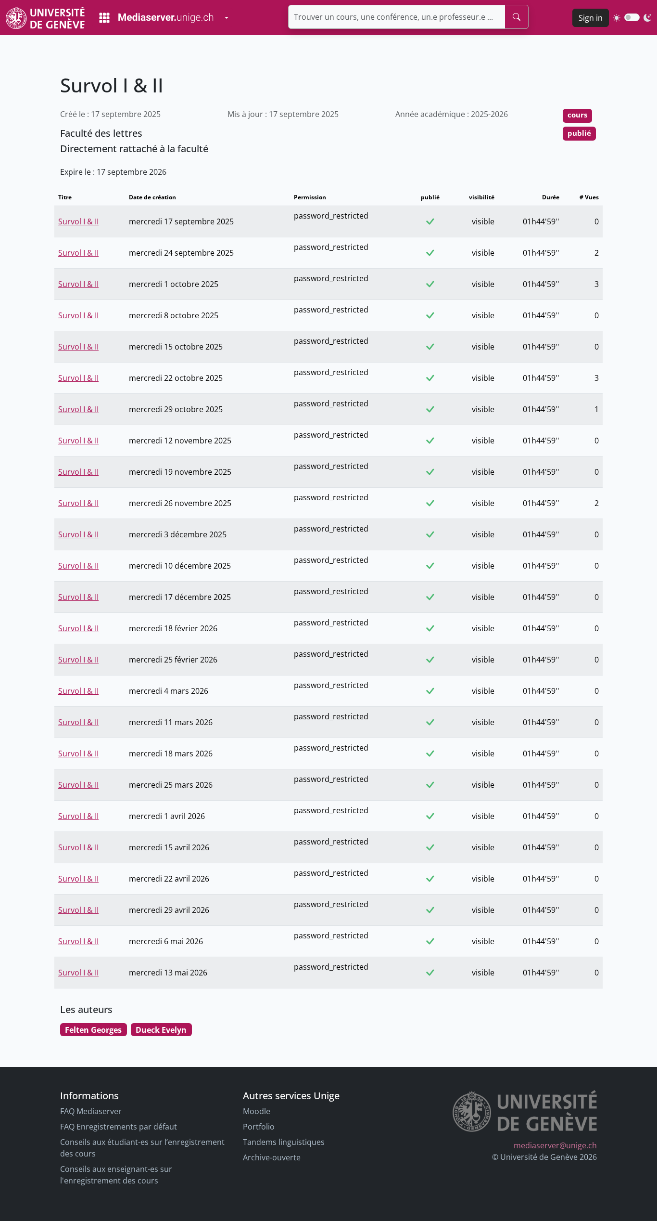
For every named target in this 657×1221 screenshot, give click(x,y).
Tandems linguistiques (284, 1142)
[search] (516, 16)
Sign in (591, 18)
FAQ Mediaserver (91, 1111)
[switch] (632, 17)
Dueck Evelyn (161, 1030)
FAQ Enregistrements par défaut (118, 1126)
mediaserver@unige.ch (555, 1145)
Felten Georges (93, 1030)
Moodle (256, 1111)
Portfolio (259, 1126)
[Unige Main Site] (45, 17)
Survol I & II (78, 221)
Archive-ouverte (272, 1157)
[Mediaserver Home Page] (156, 17)
